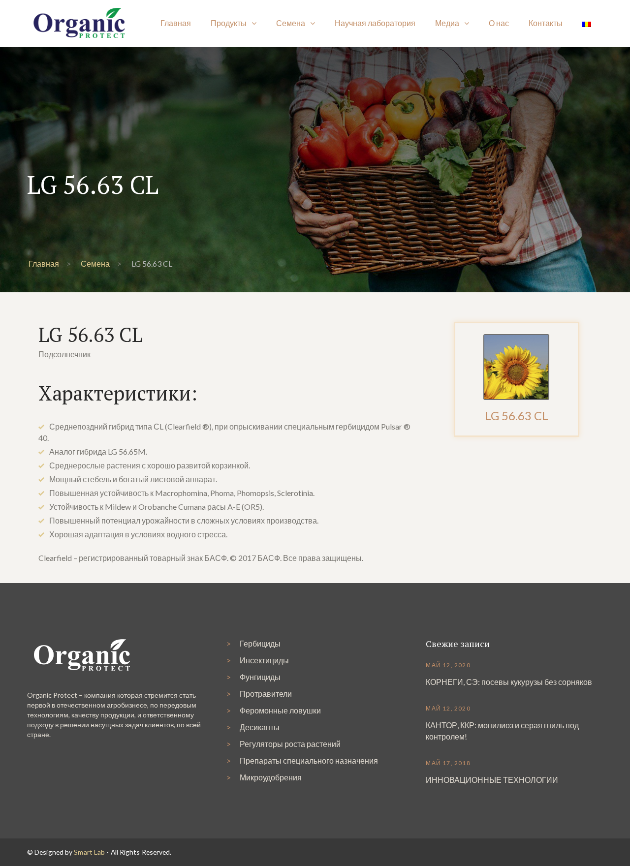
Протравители (266, 693)
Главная (44, 263)
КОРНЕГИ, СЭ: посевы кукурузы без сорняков (509, 681)
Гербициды (260, 643)
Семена (95, 263)
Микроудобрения (271, 777)
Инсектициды (264, 660)
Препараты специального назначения (309, 760)
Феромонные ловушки (280, 710)
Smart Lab (89, 852)
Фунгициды (260, 676)
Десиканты (260, 727)
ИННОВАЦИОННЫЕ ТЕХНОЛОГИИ (492, 779)
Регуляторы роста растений (290, 743)
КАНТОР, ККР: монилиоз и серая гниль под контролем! (502, 730)
